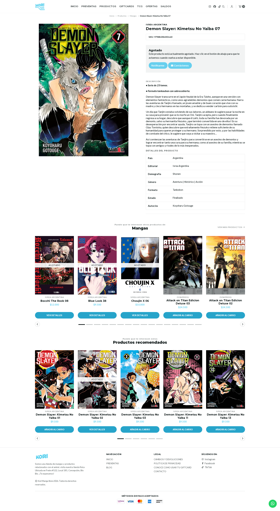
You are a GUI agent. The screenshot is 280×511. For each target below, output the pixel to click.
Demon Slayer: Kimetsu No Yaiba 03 (140, 416)
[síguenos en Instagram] (209, 6)
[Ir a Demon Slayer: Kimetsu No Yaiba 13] (225, 379)
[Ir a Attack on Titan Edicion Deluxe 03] (182, 265)
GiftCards (126, 6)
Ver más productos (230, 227)
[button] (182, 315)
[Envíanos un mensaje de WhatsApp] (273, 504)
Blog (109, 467)
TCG (140, 6)
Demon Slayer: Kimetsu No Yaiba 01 (54, 416)
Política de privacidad (167, 463)
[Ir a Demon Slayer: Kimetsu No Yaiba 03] (140, 379)
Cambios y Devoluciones (168, 459)
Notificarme (157, 65)
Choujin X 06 (140, 300)
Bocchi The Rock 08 (54, 300)
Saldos (166, 6)
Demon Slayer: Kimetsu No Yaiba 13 (225, 416)
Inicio (74, 6)
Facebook (210, 463)
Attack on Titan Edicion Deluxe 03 (182, 302)
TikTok (208, 467)
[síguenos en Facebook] (214, 6)
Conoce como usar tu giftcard (173, 467)
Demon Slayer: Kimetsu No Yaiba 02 (97, 416)
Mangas (133, 16)
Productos (107, 6)
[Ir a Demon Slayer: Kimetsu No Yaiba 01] (54, 379)
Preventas (88, 6)
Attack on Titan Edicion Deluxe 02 (225, 302)
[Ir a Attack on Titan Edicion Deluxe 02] (225, 265)
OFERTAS (152, 6)
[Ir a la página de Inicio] (40, 6)
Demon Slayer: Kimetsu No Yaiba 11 (183, 416)
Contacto (160, 471)
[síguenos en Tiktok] (219, 6)
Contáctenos (181, 65)
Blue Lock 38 (97, 300)
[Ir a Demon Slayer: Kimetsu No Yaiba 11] (182, 379)
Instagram (210, 459)
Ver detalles (54, 315)
